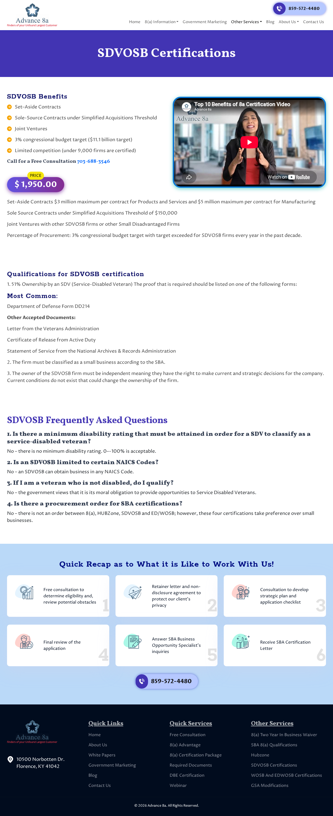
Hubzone (260, 755)
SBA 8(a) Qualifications (274, 745)
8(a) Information (160, 22)
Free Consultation (188, 735)
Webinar (178, 785)
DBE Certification (187, 775)
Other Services (245, 22)
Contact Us (313, 22)
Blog (270, 22)
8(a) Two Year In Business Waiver (284, 735)
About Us (287, 22)
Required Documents (191, 765)
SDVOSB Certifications (274, 765)
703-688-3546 (93, 161)
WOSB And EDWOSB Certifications (286, 775)
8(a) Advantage (185, 745)
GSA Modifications (270, 785)
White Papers (102, 755)
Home (134, 22)
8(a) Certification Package (196, 755)
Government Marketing (205, 22)
